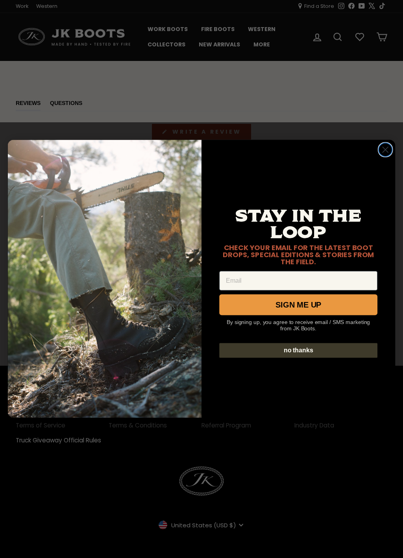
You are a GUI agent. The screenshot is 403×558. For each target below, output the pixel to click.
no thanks (298, 350)
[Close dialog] (385, 150)
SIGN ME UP (298, 304)
